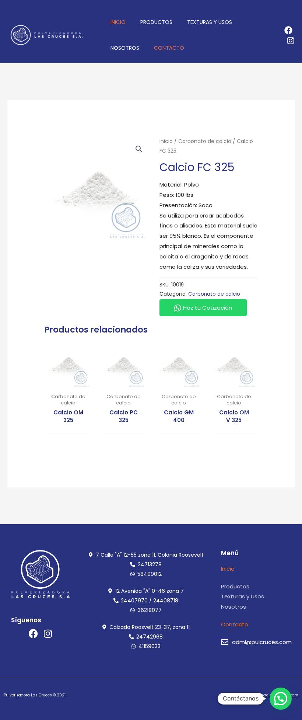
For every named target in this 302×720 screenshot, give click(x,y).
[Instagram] (291, 40)
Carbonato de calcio (204, 141)
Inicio (166, 141)
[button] (138, 149)
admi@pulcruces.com (262, 642)
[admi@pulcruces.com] (224, 642)
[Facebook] (288, 30)
